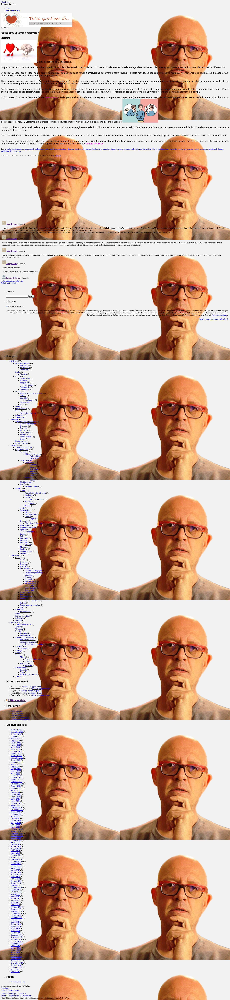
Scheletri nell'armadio (33, 659)
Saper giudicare (31, 588)
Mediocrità (24, 547)
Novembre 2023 (17, 732)
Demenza (23, 521)
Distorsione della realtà (33, 523)
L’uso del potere (17, 715)
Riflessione (57, 155)
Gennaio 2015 (16, 959)
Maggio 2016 (16, 926)
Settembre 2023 (16, 736)
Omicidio (23, 648)
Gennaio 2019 (16, 857)
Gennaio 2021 (16, 805)
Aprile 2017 (15, 903)
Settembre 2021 (16, 788)
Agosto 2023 (15, 738)
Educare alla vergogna (33, 571)
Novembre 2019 (17, 836)
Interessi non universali (24, 638)
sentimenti (213, 149)
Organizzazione (21, 409)
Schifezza (28, 661)
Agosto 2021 (15, 790)
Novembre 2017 (17, 887)
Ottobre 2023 (16, 734)
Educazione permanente (34, 573)
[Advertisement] (24, 337)
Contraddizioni (25, 510)
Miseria (23, 657)
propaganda (188, 149)
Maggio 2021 (16, 797)
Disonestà (24, 381)
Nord (154, 149)
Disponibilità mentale (28, 527)
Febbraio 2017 (16, 907)
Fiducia (28, 497)
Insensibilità (29, 532)
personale (173, 149)
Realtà (22, 484)
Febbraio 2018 (16, 881)
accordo (8, 149)
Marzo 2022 (15, 775)
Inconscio (23, 540)
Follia (22, 536)
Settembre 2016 (16, 918)
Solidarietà (19, 415)
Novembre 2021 (17, 784)
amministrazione (18, 149)
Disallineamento (31, 514)
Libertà (18, 376)
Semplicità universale (28, 413)
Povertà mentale (21, 668)
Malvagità (19, 646)
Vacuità (32, 480)
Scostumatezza (25, 612)
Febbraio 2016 (16, 933)
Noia (22, 672)
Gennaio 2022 (16, 779)
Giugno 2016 (16, 924)
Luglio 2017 (15, 896)
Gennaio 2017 (16, 909)
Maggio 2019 (16, 849)
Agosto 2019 (15, 842)
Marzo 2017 (15, 905)
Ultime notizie (17, 700)
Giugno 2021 (16, 795)
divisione (78, 149)
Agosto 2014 (15, 969)
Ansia (22, 508)
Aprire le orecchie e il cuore (35, 493)
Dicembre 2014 (16, 961)
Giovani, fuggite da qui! (32, 686)
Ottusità (28, 517)
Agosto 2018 (15, 868)
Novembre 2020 (17, 810)
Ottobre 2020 (16, 812)
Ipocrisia (23, 670)
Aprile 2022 (15, 773)
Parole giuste (34, 458)
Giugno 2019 (16, 846)
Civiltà (17, 558)
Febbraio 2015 (16, 956)
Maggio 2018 (16, 874)
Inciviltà (18, 631)
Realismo (23, 426)
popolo (180, 149)
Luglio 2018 (15, 870)
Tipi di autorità (16, 711)
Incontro (28, 577)
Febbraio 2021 (16, 803)
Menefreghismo (26, 596)
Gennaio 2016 (16, 935)
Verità (32, 476)
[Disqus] (115, 188)
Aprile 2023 (15, 747)
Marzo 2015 (15, 954)
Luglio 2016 (15, 922)
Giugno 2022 (16, 769)
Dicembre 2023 (16, 730)
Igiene (22, 594)
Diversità (23, 566)
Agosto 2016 (15, 920)
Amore (22, 491)
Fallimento (19, 609)
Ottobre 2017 (16, 890)
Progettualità (25, 383)
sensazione (204, 149)
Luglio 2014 (15, 972)
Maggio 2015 (16, 950)
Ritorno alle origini (22, 616)
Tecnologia (24, 370)
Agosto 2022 (15, 764)
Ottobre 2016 (16, 915)
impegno (119, 149)
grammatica (105, 149)
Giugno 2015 (16, 948)
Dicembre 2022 (16, 756)
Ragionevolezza (26, 551)
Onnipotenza (30, 400)
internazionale (129, 149)
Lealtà (17, 372)
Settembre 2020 (16, 814)
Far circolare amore (37, 499)
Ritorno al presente (32, 486)
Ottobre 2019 (16, 838)
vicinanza (17, 151)
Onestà (22, 599)
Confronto (24, 562)
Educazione (24, 568)
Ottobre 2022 (16, 760)
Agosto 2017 (15, 894)
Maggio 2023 (16, 745)
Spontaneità (19, 417)
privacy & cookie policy (10, 990)
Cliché (22, 560)
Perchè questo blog (13, 10)
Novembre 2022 (17, 758)
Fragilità (28, 501)
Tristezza (28, 666)
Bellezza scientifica (22, 363)
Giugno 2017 (16, 898)
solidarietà (5, 151)
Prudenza (23, 549)
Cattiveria (19, 629)
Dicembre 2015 (16, 937)
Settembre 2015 (16, 944)
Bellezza (14, 361)
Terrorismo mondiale (28, 642)
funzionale (96, 149)
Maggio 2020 (16, 823)
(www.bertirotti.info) (219, 315)
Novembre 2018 (17, 861)
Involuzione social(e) (28, 640)
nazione (149, 149)
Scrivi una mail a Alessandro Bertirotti (213, 319)
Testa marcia (29, 590)
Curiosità (33, 465)
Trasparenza (24, 389)
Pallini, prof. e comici (9, 283)
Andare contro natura (23, 625)
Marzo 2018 (15, 879)
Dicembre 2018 (16, 859)
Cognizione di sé (21, 450)
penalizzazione (163, 149)
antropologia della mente (34, 149)
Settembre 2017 (16, 892)
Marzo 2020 (15, 827)
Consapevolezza (26, 460)
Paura (17, 653)
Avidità (18, 627)
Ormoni (23, 396)
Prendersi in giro (21, 443)
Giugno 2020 (16, 820)
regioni (196, 149)
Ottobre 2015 (16, 941)
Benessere (14, 419)
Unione (23, 404)
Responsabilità (30, 581)
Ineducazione (25, 635)
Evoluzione (86, 149)
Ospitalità (28, 579)
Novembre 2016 (17, 913)
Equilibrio (28, 575)
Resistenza (24, 430)
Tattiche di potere (17, 713)
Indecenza (24, 633)
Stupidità (33, 519)
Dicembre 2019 (16, 833)
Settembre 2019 (16, 840)
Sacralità (23, 398)
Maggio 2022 (16, 771)
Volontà (28, 545)
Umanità (18, 620)
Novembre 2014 (17, 963)
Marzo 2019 (15, 853)
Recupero (23, 428)
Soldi (22, 607)
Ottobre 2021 (16, 786)
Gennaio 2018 (16, 883)
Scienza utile (25, 368)
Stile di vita (19, 618)
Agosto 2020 (15, 816)
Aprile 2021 (15, 799)
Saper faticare (25, 432)
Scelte (22, 435)
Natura (17, 391)
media (142, 149)
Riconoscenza (30, 584)
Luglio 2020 (15, 818)
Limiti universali (26, 482)
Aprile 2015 (15, 952)
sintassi (220, 149)
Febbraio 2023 (16, 751)
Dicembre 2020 (16, 808)
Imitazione (24, 538)
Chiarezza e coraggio (33, 454)
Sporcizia (18, 676)
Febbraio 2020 (16, 829)
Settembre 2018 (16, 866)
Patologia (18, 650)
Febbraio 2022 (16, 777)
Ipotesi (32, 471)
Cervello (14, 445)
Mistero (28, 506)
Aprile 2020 (15, 825)
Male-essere (15, 622)
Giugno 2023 (16, 743)
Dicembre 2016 (16, 911)
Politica (23, 603)
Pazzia (32, 504)
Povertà (18, 655)
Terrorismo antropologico (34, 644)
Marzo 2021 (15, 801)
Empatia (23, 534)
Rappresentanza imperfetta (30, 605)
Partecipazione (20, 441)
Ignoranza (33, 467)
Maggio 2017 (16, 900)
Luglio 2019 (15, 844)
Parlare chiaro (35, 456)
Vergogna (23, 553)
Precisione (24, 365)
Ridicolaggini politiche (28, 674)
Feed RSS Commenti (23, 996)
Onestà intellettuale (32, 601)
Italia (137, 149)
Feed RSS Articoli (8, 996)
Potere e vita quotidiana (19, 717)
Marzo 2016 (15, 931)
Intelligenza (24, 543)
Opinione (33, 473)
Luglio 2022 (15, 766)
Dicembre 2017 (16, 885)
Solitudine (24, 663)
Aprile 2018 (15, 877)
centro (47, 149)
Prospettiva (29, 385)
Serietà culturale (26, 437)
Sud (11, 151)
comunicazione (61, 149)
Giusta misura (25, 592)
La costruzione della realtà (20, 720)
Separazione (24, 402)
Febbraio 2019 (16, 855)
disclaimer (5, 988)
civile (52, 149)
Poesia (17, 411)
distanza (71, 149)
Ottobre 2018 (16, 864)
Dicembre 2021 (16, 782)
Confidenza (29, 495)
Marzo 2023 (15, 749)
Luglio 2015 (15, 946)
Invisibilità (34, 469)
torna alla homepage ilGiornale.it (13, 994)
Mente (17, 489)
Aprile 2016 (15, 928)
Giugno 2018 (16, 872)
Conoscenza (29, 463)
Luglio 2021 (15, 792)
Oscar (32, 586)
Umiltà (22, 439)
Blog (7, 8)
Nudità (17, 406)
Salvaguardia (25, 387)
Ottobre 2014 (16, 965)
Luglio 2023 (15, 741)
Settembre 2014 (16, 967)
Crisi (27, 512)
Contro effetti (25, 378)
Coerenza (23, 452)
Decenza (23, 564)
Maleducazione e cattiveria (12, 281)
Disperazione (25, 525)
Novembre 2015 (17, 939)
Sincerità (23, 374)
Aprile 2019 (15, 851)
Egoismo (23, 530)
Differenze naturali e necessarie (32, 394)
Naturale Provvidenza (28, 424)
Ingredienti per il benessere (25, 422)
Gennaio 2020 (16, 831)
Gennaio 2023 (16, 754)
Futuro (17, 614)
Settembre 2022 (16, 762)
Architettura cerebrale (23, 447)
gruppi (113, 149)
